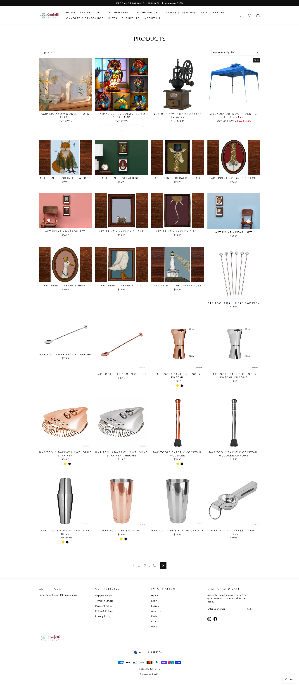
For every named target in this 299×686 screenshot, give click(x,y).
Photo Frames (213, 12)
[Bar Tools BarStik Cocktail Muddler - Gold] (177, 463)
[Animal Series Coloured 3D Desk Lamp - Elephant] (110, 125)
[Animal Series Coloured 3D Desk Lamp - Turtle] (136, 125)
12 (154, 565)
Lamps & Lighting (181, 12)
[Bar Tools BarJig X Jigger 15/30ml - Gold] (177, 385)
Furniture (131, 18)
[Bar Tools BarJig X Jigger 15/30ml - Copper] (173, 385)
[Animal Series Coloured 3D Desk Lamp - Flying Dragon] (115, 125)
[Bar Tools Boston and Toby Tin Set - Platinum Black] (67, 542)
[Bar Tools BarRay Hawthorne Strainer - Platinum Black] (69, 463)
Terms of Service (104, 600)
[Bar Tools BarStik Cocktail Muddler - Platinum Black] (181, 463)
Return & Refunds (104, 610)
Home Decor (148, 12)
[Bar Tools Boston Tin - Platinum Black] (125, 538)
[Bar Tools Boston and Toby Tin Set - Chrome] (71, 542)
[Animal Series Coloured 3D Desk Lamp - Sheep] (144, 125)
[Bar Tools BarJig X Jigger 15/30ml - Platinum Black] (181, 385)
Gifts (112, 18)
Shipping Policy (103, 595)
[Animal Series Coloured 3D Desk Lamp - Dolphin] (106, 125)
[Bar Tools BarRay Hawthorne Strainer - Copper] (61, 463)
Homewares (119, 12)
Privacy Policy (103, 616)
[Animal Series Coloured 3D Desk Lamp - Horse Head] (119, 125)
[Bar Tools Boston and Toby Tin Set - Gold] (63, 542)
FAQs (154, 616)
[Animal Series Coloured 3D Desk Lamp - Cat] (98, 125)
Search (155, 605)
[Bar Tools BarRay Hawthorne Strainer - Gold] (65, 463)
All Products (92, 12)
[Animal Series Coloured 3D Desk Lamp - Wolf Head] (140, 125)
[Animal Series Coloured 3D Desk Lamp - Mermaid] (127, 125)
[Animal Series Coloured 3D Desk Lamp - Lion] (123, 125)
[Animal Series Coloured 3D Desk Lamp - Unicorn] (121, 128)
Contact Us (157, 621)
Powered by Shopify (149, 674)
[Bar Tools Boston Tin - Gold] (121, 538)
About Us (152, 18)
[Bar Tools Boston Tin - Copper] (117, 538)
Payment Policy (103, 605)
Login (154, 600)
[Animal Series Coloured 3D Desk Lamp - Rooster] (102, 125)
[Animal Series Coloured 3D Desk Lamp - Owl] (132, 125)
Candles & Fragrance (84, 18)
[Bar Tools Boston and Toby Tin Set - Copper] (58, 542)
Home (70, 12)
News (154, 626)
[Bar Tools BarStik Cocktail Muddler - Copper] (173, 463)
